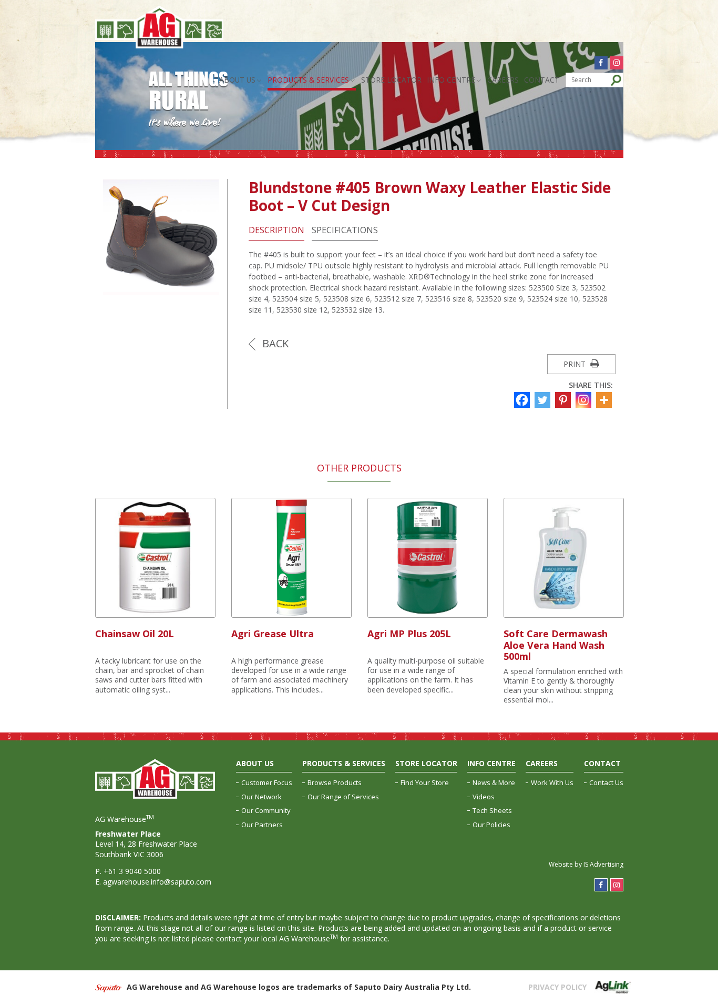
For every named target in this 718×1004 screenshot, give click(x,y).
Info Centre (451, 80)
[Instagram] (585, 400)
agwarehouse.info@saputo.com (157, 882)
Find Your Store (425, 782)
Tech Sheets (492, 810)
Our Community (266, 810)
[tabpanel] (155, 597)
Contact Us (606, 782)
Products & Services (308, 80)
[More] (605, 400)
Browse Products (334, 782)
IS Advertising (603, 864)
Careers (503, 80)
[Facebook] (523, 400)
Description (276, 230)
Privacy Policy (557, 987)
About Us (237, 80)
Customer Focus (266, 782)
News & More (494, 782)
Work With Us (552, 782)
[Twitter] (544, 400)
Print (575, 364)
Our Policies (491, 824)
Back (274, 343)
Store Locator (391, 80)
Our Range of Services (343, 796)
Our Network (261, 796)
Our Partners (262, 824)
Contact (541, 80)
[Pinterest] (564, 400)
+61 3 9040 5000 (132, 871)
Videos (484, 796)
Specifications (345, 230)
